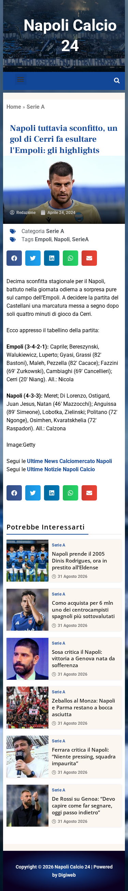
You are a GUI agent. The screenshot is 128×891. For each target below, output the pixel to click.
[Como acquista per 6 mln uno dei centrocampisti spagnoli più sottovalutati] (27, 610)
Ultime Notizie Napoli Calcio (61, 469)
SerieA (80, 239)
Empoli (43, 239)
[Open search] (117, 81)
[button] (20, 79)
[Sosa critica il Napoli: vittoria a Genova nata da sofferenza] (27, 659)
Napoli (62, 239)
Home (13, 107)
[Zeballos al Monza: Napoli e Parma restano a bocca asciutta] (27, 707)
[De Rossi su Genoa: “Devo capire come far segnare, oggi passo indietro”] (27, 806)
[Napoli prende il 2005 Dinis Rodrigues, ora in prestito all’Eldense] (27, 561)
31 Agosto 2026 (72, 576)
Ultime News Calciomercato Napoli (69, 461)
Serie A (36, 107)
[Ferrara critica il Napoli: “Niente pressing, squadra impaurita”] (27, 757)
